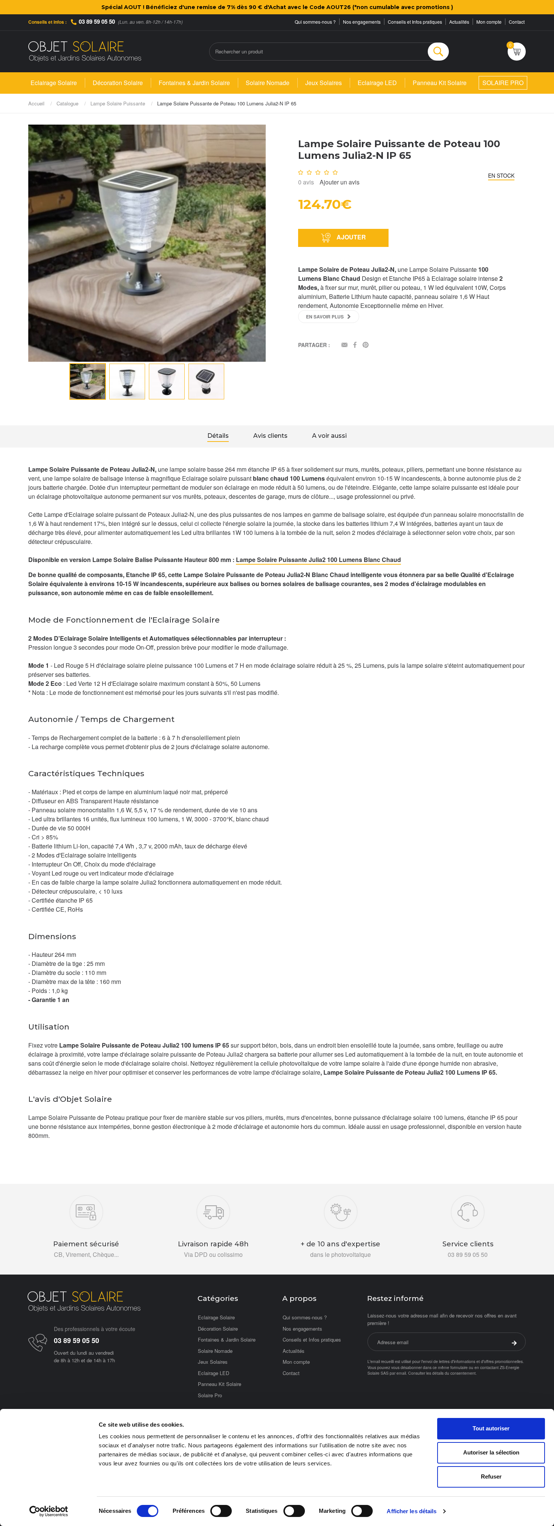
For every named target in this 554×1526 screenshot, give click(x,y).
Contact (517, 21)
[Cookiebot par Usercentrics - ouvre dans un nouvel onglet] (49, 1511)
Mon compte (489, 21)
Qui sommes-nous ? (315, 21)
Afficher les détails (411, 1511)
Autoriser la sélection (491, 1452)
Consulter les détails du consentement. (442, 1373)
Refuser (491, 1476)
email (401, 1373)
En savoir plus (325, 316)
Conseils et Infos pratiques (415, 21)
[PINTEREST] (366, 345)
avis (306, 182)
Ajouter (350, 237)
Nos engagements (362, 21)
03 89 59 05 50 (97, 21)
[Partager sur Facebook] (355, 345)
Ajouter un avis (340, 182)
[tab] (218, 436)
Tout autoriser (491, 1428)
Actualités (459, 21)
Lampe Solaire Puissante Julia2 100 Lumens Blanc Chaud (318, 559)
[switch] (221, 1511)
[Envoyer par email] (344, 345)
